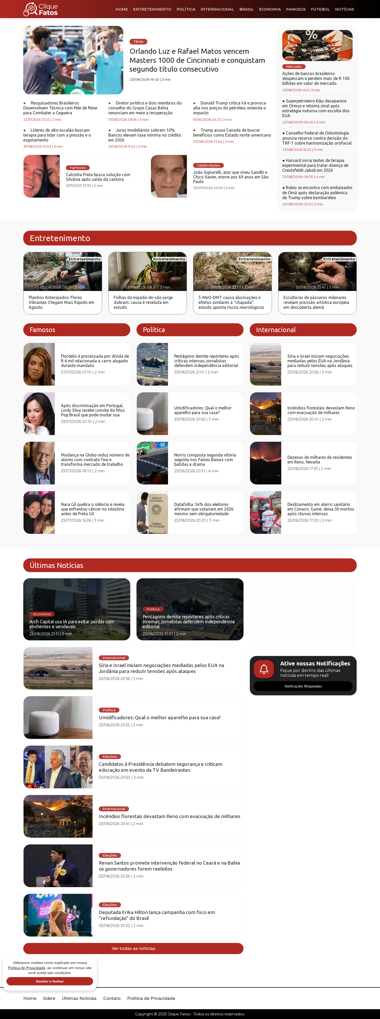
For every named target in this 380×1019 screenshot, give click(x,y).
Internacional (217, 9)
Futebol (320, 9)
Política (186, 9)
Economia (270, 9)
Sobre (49, 998)
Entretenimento (152, 9)
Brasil (246, 9)
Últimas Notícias (79, 998)
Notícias (344, 9)
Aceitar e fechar (50, 981)
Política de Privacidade (151, 998)
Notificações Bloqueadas (303, 712)
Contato (112, 998)
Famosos (296, 9)
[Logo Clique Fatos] (40, 9)
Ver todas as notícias (133, 948)
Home (122, 9)
